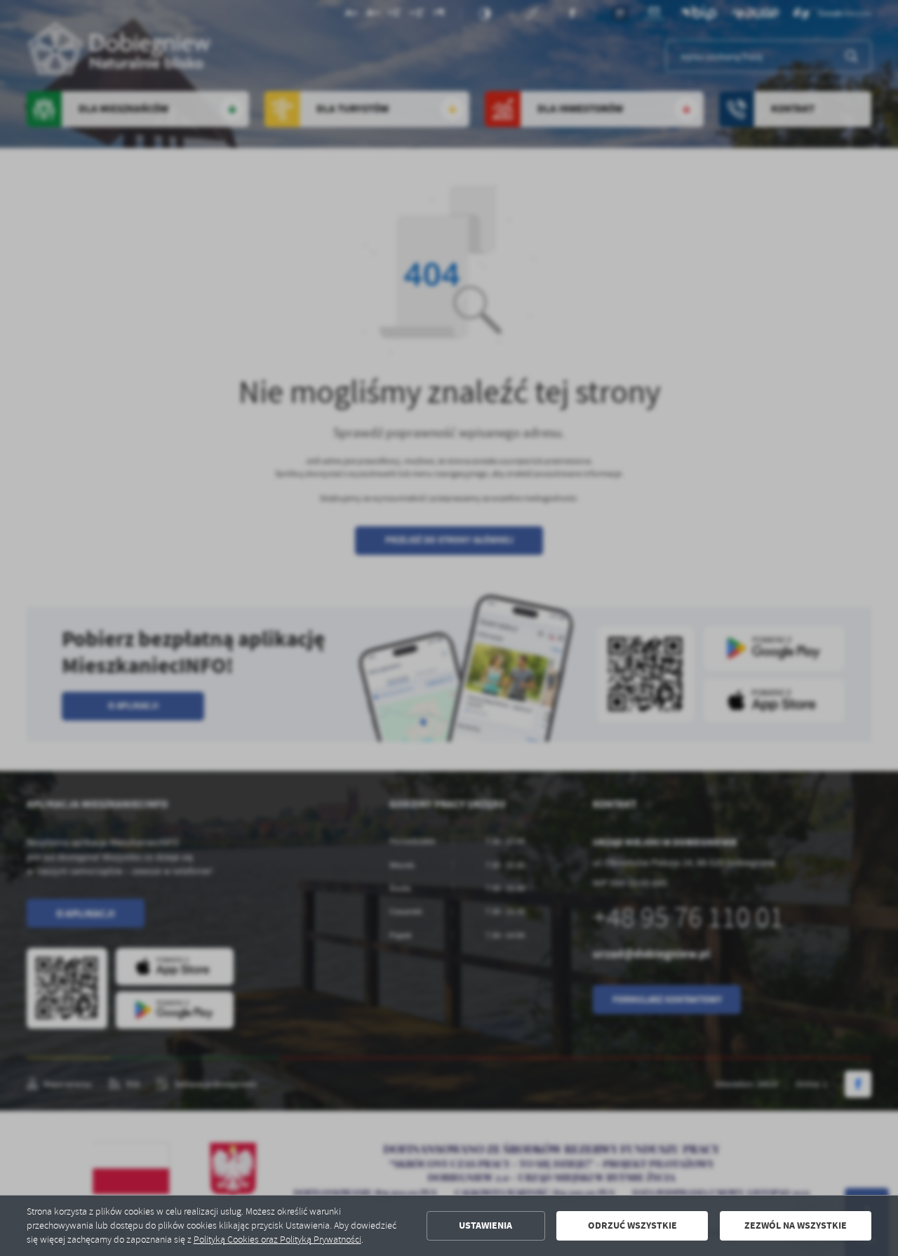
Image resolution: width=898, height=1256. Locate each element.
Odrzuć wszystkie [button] (632, 1225)
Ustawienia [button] (485, 1225)
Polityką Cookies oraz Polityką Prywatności (277, 1239)
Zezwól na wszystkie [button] (795, 1225)
